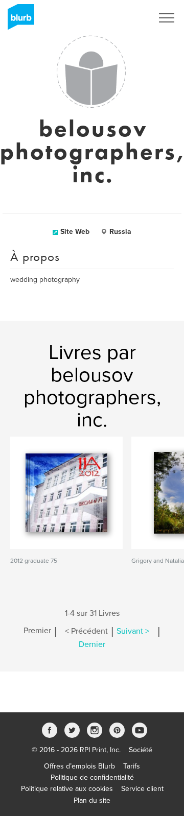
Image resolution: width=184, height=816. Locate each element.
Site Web (74, 231)
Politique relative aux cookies (67, 788)
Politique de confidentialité (92, 777)
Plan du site (92, 800)
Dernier (92, 644)
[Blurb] (18, 20)
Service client (142, 788)
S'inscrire (125, 18)
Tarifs (131, 766)
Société (140, 750)
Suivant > (133, 631)
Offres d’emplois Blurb (79, 766)
